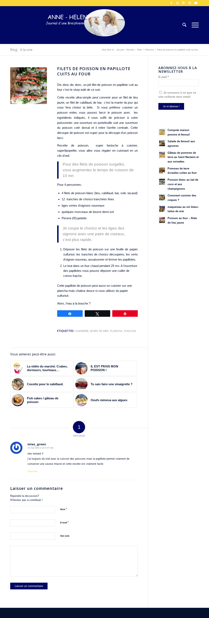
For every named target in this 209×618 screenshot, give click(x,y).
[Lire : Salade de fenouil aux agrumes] (162, 143)
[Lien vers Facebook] (171, 3)
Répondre (32, 471)
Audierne (82, 331)
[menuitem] (184, 25)
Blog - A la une (21, 49)
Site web (64, 536)
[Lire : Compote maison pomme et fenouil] (162, 132)
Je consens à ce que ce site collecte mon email (177, 94)
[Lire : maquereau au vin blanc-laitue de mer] (162, 209)
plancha (116, 331)
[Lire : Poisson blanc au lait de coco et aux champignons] (162, 181)
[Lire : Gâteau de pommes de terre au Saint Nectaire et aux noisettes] (162, 154)
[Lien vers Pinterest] (183, 3)
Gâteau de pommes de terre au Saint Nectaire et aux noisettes (183, 157)
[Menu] (194, 25)
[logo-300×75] (71, 31)
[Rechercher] (184, 25)
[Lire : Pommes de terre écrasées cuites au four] (162, 170)
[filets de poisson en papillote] (28, 85)
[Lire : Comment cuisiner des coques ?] (162, 197)
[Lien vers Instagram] (190, 3)
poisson (130, 331)
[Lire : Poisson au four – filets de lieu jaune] (162, 220)
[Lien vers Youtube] (196, 3)
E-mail (64, 522)
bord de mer (99, 331)
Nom (63, 509)
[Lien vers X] (177, 3)
